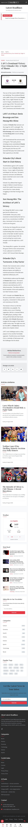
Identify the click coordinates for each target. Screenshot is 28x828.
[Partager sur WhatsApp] (16, 369)
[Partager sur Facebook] (4, 369)
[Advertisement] (14, 35)
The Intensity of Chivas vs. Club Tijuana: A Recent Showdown (13, 489)
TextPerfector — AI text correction (10, 783)
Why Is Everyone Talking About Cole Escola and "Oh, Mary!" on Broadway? (17, 570)
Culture (11, 555)
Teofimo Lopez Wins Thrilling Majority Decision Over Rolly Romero (14, 448)
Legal (2, 768)
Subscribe (14, 612)
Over (18, 670)
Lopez (16, 673)
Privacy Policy (4, 771)
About (2, 762)
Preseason (12, 670)
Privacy (11, 819)
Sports (3, 60)
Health (13, 633)
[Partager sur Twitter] (8, 369)
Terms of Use (4, 773)
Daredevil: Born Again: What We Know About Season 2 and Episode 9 (17, 552)
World (13, 652)
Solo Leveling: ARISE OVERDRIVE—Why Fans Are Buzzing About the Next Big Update (16, 562)
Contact (3, 765)
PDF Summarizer (5, 794)
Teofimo (10, 673)
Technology (12, 591)
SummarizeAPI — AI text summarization (11, 786)
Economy (13, 629)
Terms (15, 819)
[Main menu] (2, 821)
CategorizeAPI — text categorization (10, 789)
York (22, 670)
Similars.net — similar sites (8, 792)
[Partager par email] (21, 369)
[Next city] (18, 2)
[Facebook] (26, 2)
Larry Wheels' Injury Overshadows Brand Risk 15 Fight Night (14, 407)
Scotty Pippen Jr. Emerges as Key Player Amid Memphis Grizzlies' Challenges (17, 579)
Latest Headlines (14, 7)
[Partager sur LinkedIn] (12, 369)
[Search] (24, 821)
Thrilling (5, 673)
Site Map (21, 819)
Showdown (6, 670)
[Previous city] (8, 2)
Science (11, 564)
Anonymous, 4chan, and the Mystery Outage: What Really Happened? (17, 588)
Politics (13, 637)
